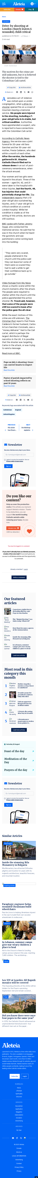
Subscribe (7, 9)
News (4, 17)
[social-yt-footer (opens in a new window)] (13, 1138)
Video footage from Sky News (16, 283)
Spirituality (19, 1094)
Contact (19, 1163)
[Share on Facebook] (17, 92)
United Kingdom (9, 414)
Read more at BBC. (11, 353)
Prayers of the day (15, 770)
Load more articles (19, 655)
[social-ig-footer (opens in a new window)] (25, 1138)
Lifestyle (19, 1091)
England (18, 410)
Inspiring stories (9, 885)
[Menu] (6, 4)
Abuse (6, 961)
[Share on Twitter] (25, 92)
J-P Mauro (24, 36)
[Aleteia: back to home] (19, 4)
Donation (19, 1118)
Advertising (19, 1121)
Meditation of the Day (15, 760)
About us (19, 1152)
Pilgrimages (8, 844)
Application (19, 1109)
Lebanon (7, 923)
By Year (19, 1130)
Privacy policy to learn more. (14, 461)
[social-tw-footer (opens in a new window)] (21, 1138)
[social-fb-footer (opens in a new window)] (17, 1138)
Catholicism (7, 410)
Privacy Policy (19, 1167)
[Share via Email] (28, 92)
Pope (6, 997)
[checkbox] (4, 459)
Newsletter (19, 1106)
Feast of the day (14, 751)
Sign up (8, 466)
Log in (26, 569)
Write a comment (19, 577)
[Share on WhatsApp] (32, 92)
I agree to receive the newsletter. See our (17, 460)
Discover (19, 1097)
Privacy (19, 1171)
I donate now (12, 528)
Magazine (19, 1112)
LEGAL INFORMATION (19, 1156)
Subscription (19, 1115)
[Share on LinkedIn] (21, 92)
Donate (18, 9)
